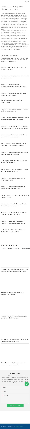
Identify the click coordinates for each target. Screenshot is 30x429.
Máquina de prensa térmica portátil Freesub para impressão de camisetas (14, 153)
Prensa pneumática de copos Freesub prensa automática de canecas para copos (15, 118)
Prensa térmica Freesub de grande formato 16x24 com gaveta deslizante (14, 170)
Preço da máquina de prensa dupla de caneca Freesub (12, 101)
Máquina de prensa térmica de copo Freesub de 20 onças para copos (15, 110)
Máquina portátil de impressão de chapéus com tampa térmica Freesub (14, 317)
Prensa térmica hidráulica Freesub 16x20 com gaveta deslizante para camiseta (13, 144)
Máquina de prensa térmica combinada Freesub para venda (13, 179)
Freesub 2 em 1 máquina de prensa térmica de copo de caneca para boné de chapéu (14, 270)
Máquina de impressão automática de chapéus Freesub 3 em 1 (12, 293)
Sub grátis (13, 426)
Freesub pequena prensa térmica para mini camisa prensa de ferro (14, 161)
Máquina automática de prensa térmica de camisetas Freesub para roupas (14, 136)
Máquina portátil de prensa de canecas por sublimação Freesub (14, 68)
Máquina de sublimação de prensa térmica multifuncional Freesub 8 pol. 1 (14, 213)
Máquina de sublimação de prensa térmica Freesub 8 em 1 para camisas (14, 205)
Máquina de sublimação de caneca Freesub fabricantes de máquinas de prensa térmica (14, 127)
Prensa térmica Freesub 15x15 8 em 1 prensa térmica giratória (15, 196)
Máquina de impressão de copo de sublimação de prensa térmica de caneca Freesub (13, 86)
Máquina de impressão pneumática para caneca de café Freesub (13, 94)
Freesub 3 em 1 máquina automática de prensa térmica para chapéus (13, 231)
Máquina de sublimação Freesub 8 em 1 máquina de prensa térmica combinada (13, 222)
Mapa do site (19, 426)
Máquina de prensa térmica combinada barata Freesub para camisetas (13, 187)
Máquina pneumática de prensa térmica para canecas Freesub (15, 77)
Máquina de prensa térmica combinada (11, 248)
